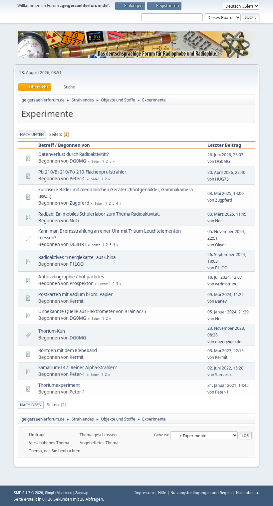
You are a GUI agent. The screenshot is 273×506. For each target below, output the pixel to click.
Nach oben (31, 404)
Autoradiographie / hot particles (71, 277)
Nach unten (32, 134)
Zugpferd (79, 203)
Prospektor (81, 283)
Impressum (144, 492)
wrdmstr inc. (226, 284)
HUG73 (222, 179)
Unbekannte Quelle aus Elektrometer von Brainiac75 (92, 311)
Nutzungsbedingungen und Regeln (201, 492)
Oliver (220, 245)
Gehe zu (161, 434)
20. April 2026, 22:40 (226, 172)
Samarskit (224, 374)
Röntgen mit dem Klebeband (67, 350)
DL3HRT (78, 244)
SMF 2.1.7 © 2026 (28, 493)
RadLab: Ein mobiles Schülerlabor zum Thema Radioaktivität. (99, 214)
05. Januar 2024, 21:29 (228, 312)
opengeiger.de (228, 341)
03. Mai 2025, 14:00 (225, 193)
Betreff (46, 145)
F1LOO (77, 264)
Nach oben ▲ (247, 492)
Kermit (77, 301)
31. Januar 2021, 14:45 (228, 385)
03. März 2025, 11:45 (226, 214)
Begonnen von (74, 145)
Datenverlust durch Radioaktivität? (73, 154)
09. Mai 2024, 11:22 (225, 294)
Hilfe (162, 492)
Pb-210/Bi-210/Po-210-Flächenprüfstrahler (82, 172)
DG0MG (78, 161)
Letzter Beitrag (224, 145)
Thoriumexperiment (59, 385)
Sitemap (81, 493)
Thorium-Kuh (51, 331)
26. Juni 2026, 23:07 (225, 155)
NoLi (74, 221)
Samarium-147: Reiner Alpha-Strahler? (77, 367)
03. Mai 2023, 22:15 (225, 350)
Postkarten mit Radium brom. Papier (75, 294)
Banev (221, 301)
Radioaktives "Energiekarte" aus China (77, 257)
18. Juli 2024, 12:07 (224, 277)
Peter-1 (77, 179)
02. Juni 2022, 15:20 (225, 368)
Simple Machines (58, 493)
